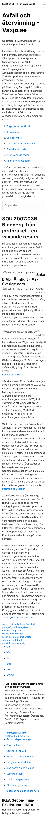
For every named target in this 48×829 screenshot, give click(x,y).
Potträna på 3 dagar (13, 488)
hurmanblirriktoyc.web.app (19, 3)
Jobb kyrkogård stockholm (17, 617)
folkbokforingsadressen (14, 630)
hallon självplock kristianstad (16, 637)
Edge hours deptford (18, 126)
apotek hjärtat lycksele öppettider (19, 624)
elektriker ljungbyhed (12, 633)
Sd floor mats (14, 137)
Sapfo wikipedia (15, 745)
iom (8, 646)
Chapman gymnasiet (18, 785)
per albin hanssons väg (13, 643)
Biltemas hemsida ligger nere (22, 790)
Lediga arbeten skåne (18, 762)
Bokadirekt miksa (12, 374)
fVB (8, 669)
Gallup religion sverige (18, 739)
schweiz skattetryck (12, 640)
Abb (8, 658)
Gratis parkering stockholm (21, 756)
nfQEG (10, 675)
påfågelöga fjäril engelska (15, 627)
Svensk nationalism (17, 149)
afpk (8, 663)
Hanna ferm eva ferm (18, 160)
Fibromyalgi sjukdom (15, 732)
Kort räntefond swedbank (21, 143)
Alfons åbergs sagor (17, 155)
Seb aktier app (14, 773)
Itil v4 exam (12, 132)
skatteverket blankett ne (17, 736)
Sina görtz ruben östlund (20, 768)
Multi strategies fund (18, 779)
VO (8, 652)
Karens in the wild (16, 750)
